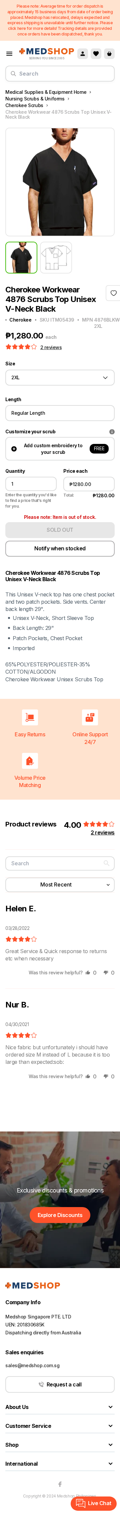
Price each (75, 471)
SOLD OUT (60, 529)
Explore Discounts (60, 1215)
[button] (21, 347)
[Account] (82, 54)
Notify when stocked (60, 548)
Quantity (15, 471)
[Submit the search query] (13, 76)
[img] (21, 939)
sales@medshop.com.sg (32, 1365)
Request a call (64, 1384)
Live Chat (99, 1503)
